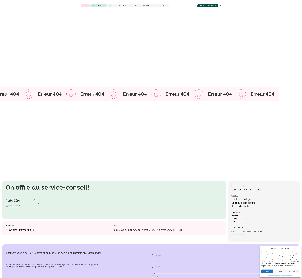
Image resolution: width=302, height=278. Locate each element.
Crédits (233, 236)
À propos (111, 5)
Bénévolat (234, 215)
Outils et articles (160, 5)
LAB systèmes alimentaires (128, 5)
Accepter (267, 271)
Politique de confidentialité (274, 275)
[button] (299, 248)
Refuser (280, 271)
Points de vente (240, 206)
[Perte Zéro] (36, 202)
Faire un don (235, 212)
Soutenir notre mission (208, 5)
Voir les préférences (293, 271)
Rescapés (146, 5)
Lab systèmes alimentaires (246, 189)
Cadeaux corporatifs (243, 202)
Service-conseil (98, 5)
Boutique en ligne (241, 199)
